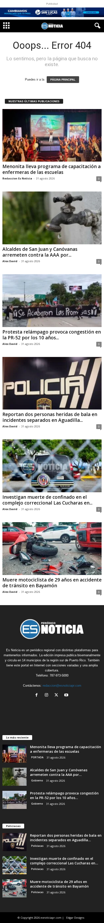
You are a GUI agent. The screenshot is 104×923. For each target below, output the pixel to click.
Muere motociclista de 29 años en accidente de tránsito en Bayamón (52, 583)
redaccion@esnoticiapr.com (62, 685)
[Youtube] (66, 695)
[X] (57, 695)
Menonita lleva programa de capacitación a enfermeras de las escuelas (51, 169)
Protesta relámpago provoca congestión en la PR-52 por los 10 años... (51, 335)
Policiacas (37, 846)
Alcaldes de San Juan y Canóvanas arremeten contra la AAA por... (39, 252)
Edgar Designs (75, 917)
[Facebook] (38, 695)
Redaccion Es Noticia (17, 178)
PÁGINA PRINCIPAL (62, 79)
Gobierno (37, 780)
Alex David (9, 261)
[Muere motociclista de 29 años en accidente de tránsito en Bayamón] (52, 548)
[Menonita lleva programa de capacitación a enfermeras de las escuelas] (52, 135)
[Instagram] (47, 695)
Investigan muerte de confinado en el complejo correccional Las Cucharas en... (47, 500)
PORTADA (37, 757)
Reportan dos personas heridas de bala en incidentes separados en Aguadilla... (49, 417)
